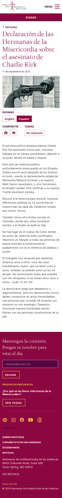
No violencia (34, 133)
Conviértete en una (21, 442)
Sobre (13, 437)
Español (24, 119)
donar (31, 17)
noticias (11, 27)
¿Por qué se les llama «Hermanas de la (26, 392)
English (9, 119)
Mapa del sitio (9, 484)
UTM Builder (9, 427)
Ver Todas (13, 402)
